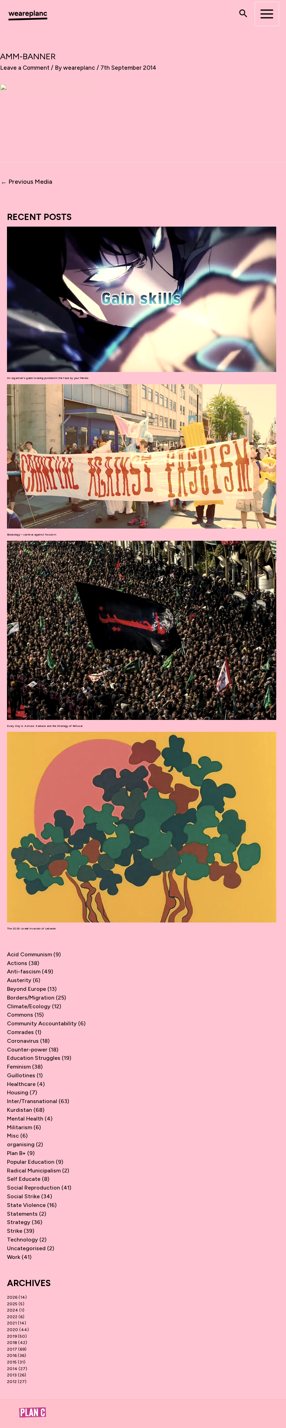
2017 (12, 1349)
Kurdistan (19, 1110)
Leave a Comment (25, 67)
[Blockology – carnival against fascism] (141, 456)
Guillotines (21, 1075)
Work (13, 1257)
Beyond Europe (26, 989)
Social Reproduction (33, 1187)
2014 (12, 1368)
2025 (12, 1303)
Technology (22, 1239)
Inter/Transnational (32, 1101)
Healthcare (21, 1084)
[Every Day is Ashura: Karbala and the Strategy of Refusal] (141, 630)
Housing (17, 1092)
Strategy (18, 1222)
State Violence (26, 1205)
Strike (14, 1231)
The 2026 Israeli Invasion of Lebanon (31, 928)
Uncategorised (26, 1248)
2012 (12, 1381)
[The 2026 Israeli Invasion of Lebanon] (141, 827)
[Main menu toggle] (267, 14)
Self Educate (23, 1179)
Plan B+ (16, 1153)
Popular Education (30, 1162)
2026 (12, 1297)
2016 (12, 1355)
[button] (243, 14)
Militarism (19, 1127)
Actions (17, 963)
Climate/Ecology (29, 1006)
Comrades (20, 1032)
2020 (12, 1329)
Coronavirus (23, 1041)
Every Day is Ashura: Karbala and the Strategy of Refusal (45, 726)
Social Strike (23, 1196)
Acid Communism (29, 954)
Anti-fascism (23, 971)
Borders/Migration (30, 997)
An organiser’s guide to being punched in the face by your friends (48, 378)
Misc (13, 1135)
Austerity (19, 980)
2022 (12, 1316)
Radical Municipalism (34, 1170)
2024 (12, 1310)
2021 (12, 1323)
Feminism (19, 1066)
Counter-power (27, 1049)
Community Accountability (42, 1023)
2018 (12, 1342)
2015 (12, 1362)
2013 (12, 1375)
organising (21, 1144)
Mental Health (25, 1118)
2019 (12, 1336)
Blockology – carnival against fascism (31, 534)
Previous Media (26, 181)
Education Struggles (33, 1058)
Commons (20, 1014)
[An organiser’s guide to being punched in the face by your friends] (141, 299)
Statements (22, 1213)
